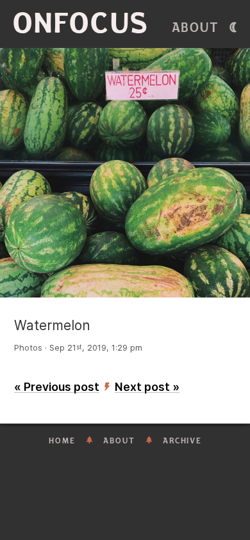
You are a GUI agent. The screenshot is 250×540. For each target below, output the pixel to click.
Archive (182, 440)
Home (62, 440)
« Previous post (56, 386)
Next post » (147, 386)
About (195, 28)
